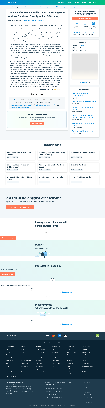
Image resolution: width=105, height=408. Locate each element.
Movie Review (85, 357)
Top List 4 (53, 369)
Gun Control (39, 363)
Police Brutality (70, 346)
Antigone (84, 360)
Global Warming (10, 346)
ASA (44, 99)
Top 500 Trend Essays (11, 376)
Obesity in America (19, 7)
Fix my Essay (54, 371)
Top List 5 (69, 369)
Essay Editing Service (41, 371)
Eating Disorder (86, 363)
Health (11, 7)
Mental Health (9, 360)
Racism (23, 346)
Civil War (8, 352)
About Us (86, 385)
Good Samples (85, 371)
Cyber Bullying (39, 366)
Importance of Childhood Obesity (83, 153)
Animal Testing (40, 352)
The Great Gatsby (86, 346)
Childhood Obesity (32, 20)
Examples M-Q (24, 357)
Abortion (38, 360)
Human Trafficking (86, 352)
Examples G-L (9, 357)
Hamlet (68, 349)
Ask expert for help (7, 274)
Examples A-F (85, 355)
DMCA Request (88, 402)
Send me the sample (8, 238)
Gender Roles (54, 352)
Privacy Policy (88, 390)
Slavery (7, 355)
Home (7, 7)
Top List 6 (84, 369)
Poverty (23, 352)
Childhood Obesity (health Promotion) (84, 101)
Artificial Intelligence (26, 360)
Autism (7, 366)
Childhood (24, 20)
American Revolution (26, 355)
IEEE (51, 99)
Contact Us (87, 382)
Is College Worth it (25, 366)
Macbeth (38, 346)
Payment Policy (88, 392)
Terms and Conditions (90, 394)
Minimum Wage (40, 355)
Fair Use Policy (88, 397)
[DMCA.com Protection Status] (97, 335)
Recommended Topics (87, 366)
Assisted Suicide (71, 363)
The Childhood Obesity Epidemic (51, 177)
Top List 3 (38, 369)
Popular (69, 366)
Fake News (69, 360)
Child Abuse (9, 349)
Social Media (54, 357)
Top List (8, 369)
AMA (58, 99)
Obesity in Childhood (78, 165)
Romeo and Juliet (55, 346)
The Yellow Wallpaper (72, 355)
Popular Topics (25, 371)
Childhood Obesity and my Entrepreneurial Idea (80, 94)
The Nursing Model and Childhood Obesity (83, 108)
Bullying (53, 349)
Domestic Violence (25, 363)
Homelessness (55, 355)
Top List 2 (23, 369)
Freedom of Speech (71, 352)
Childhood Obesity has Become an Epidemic (83, 124)
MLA (22, 99)
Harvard (30, 99)
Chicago (37, 99)
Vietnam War (24, 349)
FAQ (85, 387)
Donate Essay (87, 399)
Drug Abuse (54, 366)
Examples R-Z (39, 357)
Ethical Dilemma (55, 360)
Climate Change (71, 357)
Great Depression (55, 363)
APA (15, 99)
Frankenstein (85, 349)
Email (41, 229)
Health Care (41, 20)
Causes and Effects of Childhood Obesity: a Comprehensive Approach (84, 116)
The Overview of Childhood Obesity (83, 131)
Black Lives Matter (40, 349)
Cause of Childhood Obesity (81, 177)
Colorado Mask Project (11, 371)
